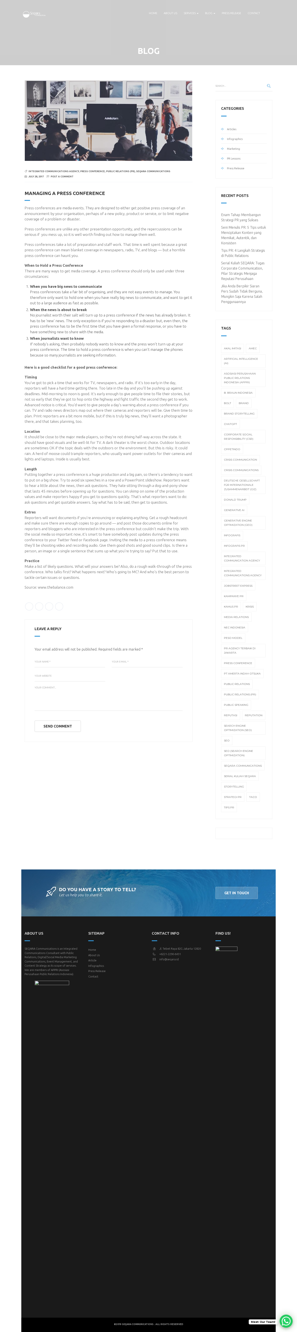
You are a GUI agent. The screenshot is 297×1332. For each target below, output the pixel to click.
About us (170, 13)
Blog (209, 13)
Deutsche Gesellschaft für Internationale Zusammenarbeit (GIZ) (242, 485)
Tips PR (229, 807)
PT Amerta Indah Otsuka (242, 673)
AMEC (253, 348)
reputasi (230, 715)
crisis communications (241, 470)
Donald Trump (235, 499)
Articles (231, 129)
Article (92, 960)
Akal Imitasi (232, 348)
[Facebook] (39, 606)
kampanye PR (234, 596)
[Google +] (49, 606)
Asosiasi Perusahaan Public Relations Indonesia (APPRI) (240, 378)
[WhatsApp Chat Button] (286, 1321)
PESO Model (233, 637)
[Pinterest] (59, 606)
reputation (253, 715)
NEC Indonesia (234, 627)
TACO (253, 797)
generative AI (234, 510)
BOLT (227, 403)
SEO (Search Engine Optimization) (238, 753)
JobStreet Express (238, 585)
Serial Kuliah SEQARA (240, 776)
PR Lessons (233, 158)
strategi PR (233, 797)
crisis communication (240, 459)
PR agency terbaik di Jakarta (239, 650)
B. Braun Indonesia (238, 392)
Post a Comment (62, 176)
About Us (94, 955)
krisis (250, 606)
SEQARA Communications (153, 171)
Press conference (92, 171)
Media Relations (236, 617)
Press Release (231, 13)
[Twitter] (29, 606)
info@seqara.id (169, 959)
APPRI (54, 969)
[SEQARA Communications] (34, 13)
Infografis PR (234, 545)
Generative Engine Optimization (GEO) (238, 522)
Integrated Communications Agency (53, 171)
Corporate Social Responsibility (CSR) (238, 436)
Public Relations (237, 684)
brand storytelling (239, 413)
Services (190, 13)
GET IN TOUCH (236, 893)
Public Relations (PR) (120, 171)
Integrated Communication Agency (242, 558)
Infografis (232, 535)
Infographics (235, 138)
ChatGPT (230, 424)
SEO (227, 740)
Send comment (57, 726)
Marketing (233, 148)
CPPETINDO (232, 449)
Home (153, 13)
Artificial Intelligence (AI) (241, 361)
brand (244, 403)
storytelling (234, 786)
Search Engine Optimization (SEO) (238, 728)
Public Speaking (236, 704)
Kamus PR (231, 606)
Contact (254, 13)
